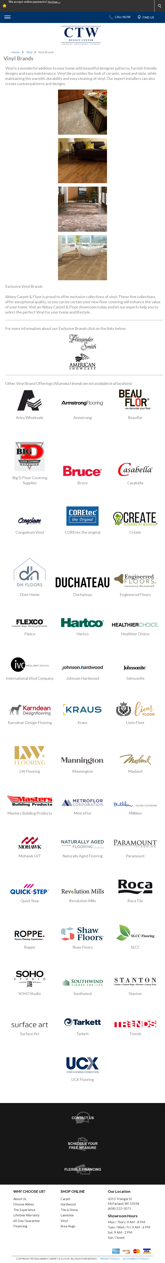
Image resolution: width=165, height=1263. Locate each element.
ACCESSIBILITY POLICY (136, 1258)
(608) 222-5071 (119, 1208)
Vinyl (29, 52)
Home (15, 52)
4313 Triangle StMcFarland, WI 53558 (123, 1201)
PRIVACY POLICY (110, 1258)
